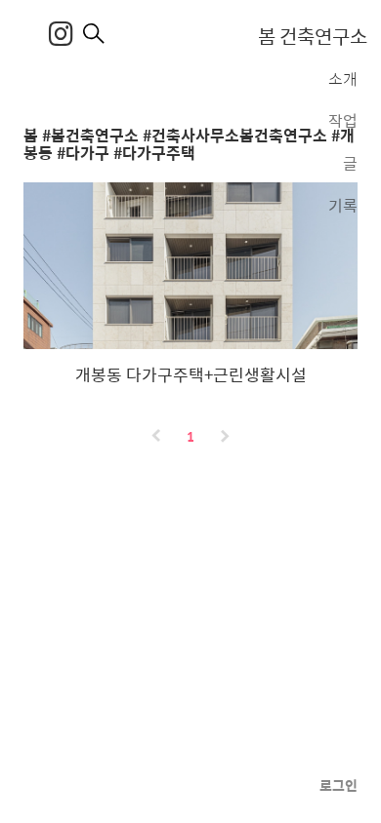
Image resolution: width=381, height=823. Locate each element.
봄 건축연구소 (312, 35)
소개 (343, 79)
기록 (343, 204)
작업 (343, 119)
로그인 (338, 785)
